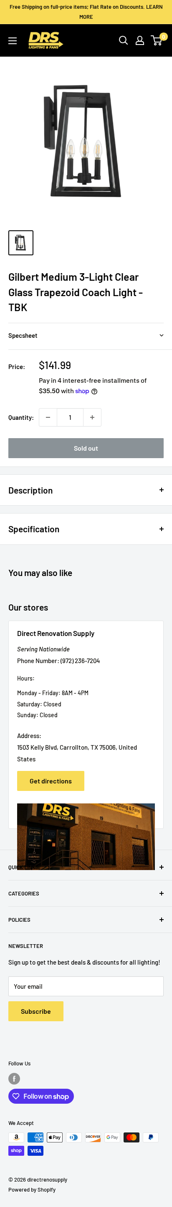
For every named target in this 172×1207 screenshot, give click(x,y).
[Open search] (123, 40)
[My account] (140, 40)
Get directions (51, 781)
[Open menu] (12, 40)
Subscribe (36, 1011)
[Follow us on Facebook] (14, 1079)
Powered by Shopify (32, 1189)
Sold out (86, 448)
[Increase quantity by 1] (92, 417)
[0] (157, 40)
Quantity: (21, 417)
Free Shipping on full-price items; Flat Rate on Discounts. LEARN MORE (86, 11)
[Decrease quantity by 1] (48, 417)
